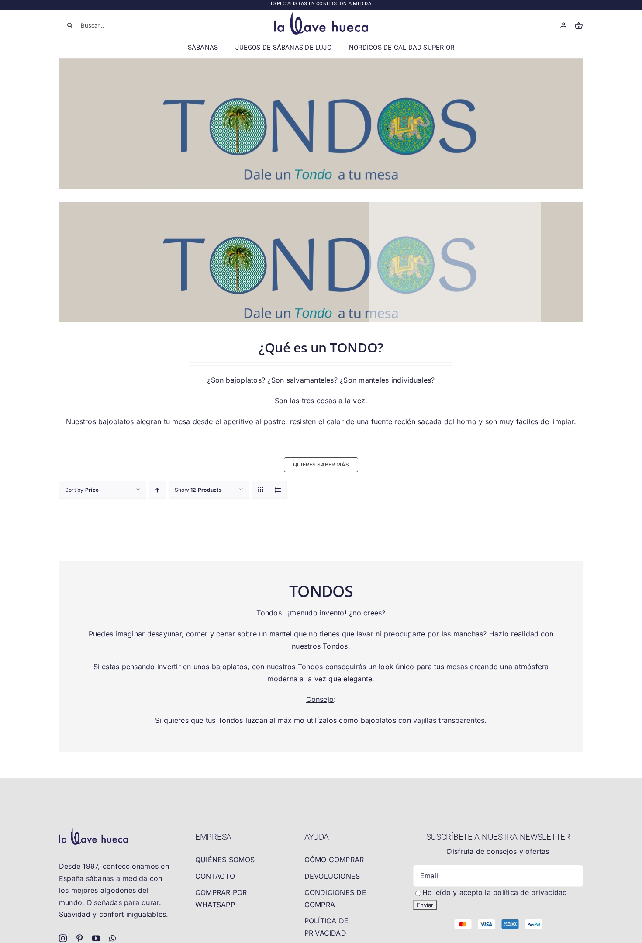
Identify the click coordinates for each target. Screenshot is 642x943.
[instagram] (63, 938)
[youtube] (96, 938)
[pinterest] (79, 938)
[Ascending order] (157, 490)
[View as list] (277, 489)
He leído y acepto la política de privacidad (494, 892)
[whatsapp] (112, 938)
